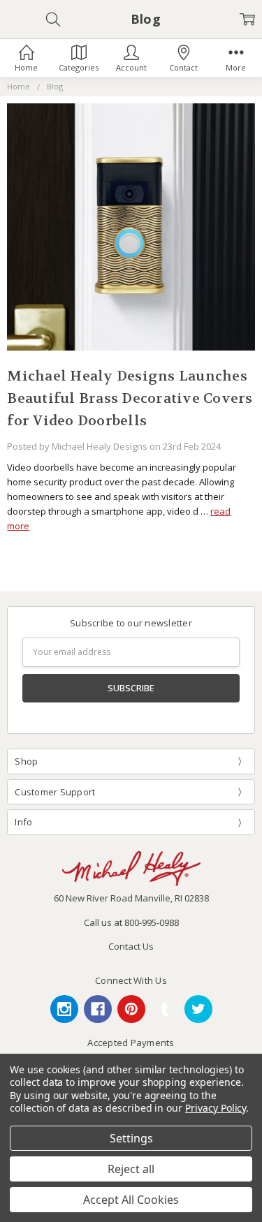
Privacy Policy (215, 1107)
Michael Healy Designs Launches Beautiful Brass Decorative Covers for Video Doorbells (129, 398)
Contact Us (131, 946)
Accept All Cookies (131, 1199)
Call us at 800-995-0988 (131, 922)
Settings (131, 1138)
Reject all (131, 1169)
